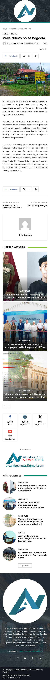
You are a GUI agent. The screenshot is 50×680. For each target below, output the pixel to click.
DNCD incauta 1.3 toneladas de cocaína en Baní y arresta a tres (32, 555)
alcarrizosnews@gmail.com (31, 651)
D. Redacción (17, 43)
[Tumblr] (32, 658)
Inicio (5, 29)
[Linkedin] (25, 658)
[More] (36, 56)
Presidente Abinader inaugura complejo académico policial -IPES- (25, 346)
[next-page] (9, 406)
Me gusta (10, 415)
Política (21, 533)
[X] (39, 658)
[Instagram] (17, 658)
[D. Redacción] (5, 43)
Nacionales (24, 291)
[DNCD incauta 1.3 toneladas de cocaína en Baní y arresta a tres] (9, 554)
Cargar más (24, 565)
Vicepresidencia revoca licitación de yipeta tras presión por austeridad (25, 395)
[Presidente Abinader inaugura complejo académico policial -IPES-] (25, 326)
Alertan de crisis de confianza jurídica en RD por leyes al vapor (32, 538)
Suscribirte (10, 430)
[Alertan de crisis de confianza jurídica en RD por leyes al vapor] (9, 537)
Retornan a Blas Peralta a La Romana (12, 206)
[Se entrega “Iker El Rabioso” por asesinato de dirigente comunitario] (25, 276)
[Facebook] (10, 658)
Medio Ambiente (24, 29)
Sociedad (12, 29)
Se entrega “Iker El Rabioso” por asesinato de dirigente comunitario (25, 296)
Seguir (25, 415)
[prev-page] (4, 406)
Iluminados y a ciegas (37, 205)
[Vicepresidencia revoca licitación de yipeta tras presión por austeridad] (25, 376)
